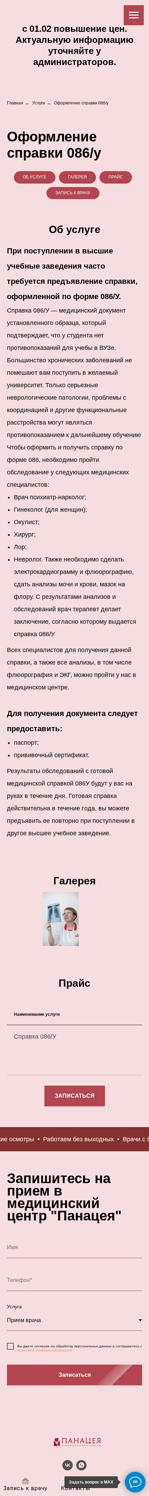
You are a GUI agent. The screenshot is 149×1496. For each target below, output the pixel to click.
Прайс (115, 177)
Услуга (14, 1306)
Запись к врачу (72, 193)
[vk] (67, 1468)
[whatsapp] (81, 1468)
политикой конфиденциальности (44, 1350)
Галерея (77, 177)
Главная (15, 103)
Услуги (38, 103)
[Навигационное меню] (134, 15)
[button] (74, 1096)
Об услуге (34, 177)
